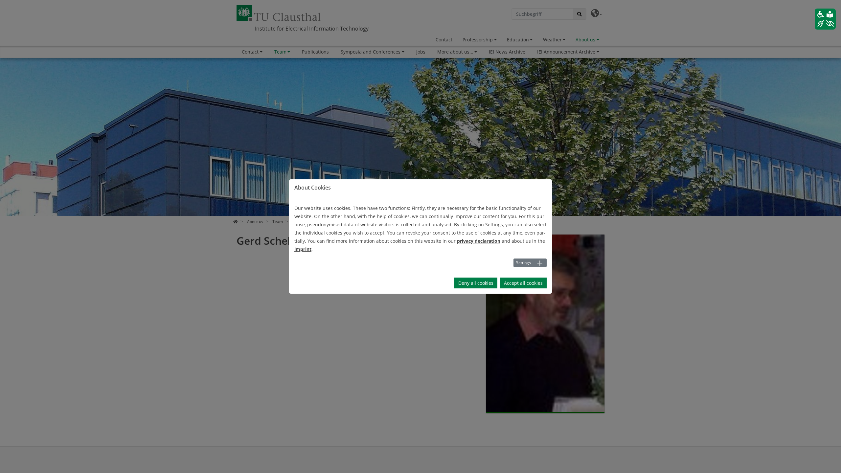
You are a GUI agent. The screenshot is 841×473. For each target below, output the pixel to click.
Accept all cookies (523, 283)
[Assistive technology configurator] (825, 19)
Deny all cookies (475, 283)
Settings (523, 262)
